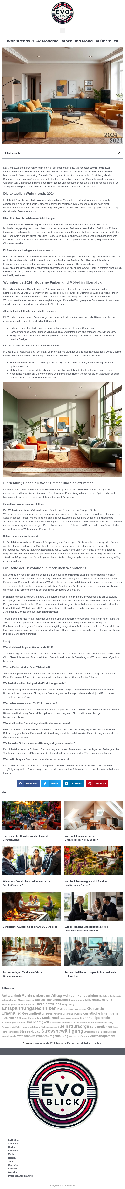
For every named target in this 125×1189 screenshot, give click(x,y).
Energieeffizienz (48, 1004)
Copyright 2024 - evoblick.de (62, 1186)
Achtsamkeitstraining (80, 995)
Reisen (12, 1158)
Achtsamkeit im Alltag (42, 995)
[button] (62, 30)
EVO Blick (13, 1140)
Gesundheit (31, 1013)
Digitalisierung (76, 1000)
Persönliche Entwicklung (73, 1022)
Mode (11, 1154)
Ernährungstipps (65, 1009)
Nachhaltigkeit (38, 1022)
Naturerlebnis (55, 1022)
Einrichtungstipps (9, 1005)
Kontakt (12, 1168)
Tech (11, 1161)
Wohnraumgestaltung (52, 1036)
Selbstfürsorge (74, 1026)
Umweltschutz (24, 1036)
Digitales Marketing (26, 1000)
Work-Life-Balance (79, 1036)
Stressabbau (30, 1031)
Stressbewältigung (62, 1031)
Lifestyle (13, 1150)
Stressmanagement (93, 1032)
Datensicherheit (9, 1000)
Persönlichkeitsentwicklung (99, 1022)
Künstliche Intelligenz (100, 1013)
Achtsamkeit (11, 995)
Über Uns (13, 1165)
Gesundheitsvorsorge (52, 1014)
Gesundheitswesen (72, 1014)
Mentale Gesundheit (30, 1018)
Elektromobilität (26, 1004)
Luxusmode (10, 1018)
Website (12, 1172)
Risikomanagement (50, 1027)
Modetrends (51, 1018)
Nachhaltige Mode (95, 1018)
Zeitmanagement (102, 1036)
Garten (12, 1147)
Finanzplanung (80, 1009)
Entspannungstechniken (29, 1008)
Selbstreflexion (101, 1026)
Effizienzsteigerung (98, 999)
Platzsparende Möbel (11, 1027)
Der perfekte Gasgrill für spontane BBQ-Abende (30, 926)
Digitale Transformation (51, 999)
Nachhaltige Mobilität (70, 1018)
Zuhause (27, 1043)
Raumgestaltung (31, 1027)
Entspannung (68, 1004)
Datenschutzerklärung (20, 1175)
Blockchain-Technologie (110, 996)
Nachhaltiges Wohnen (14, 1022)
